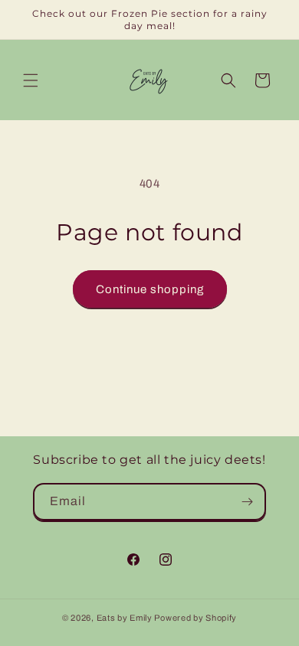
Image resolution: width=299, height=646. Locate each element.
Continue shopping (150, 289)
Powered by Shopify (195, 617)
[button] (31, 80)
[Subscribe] (247, 501)
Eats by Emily (125, 617)
